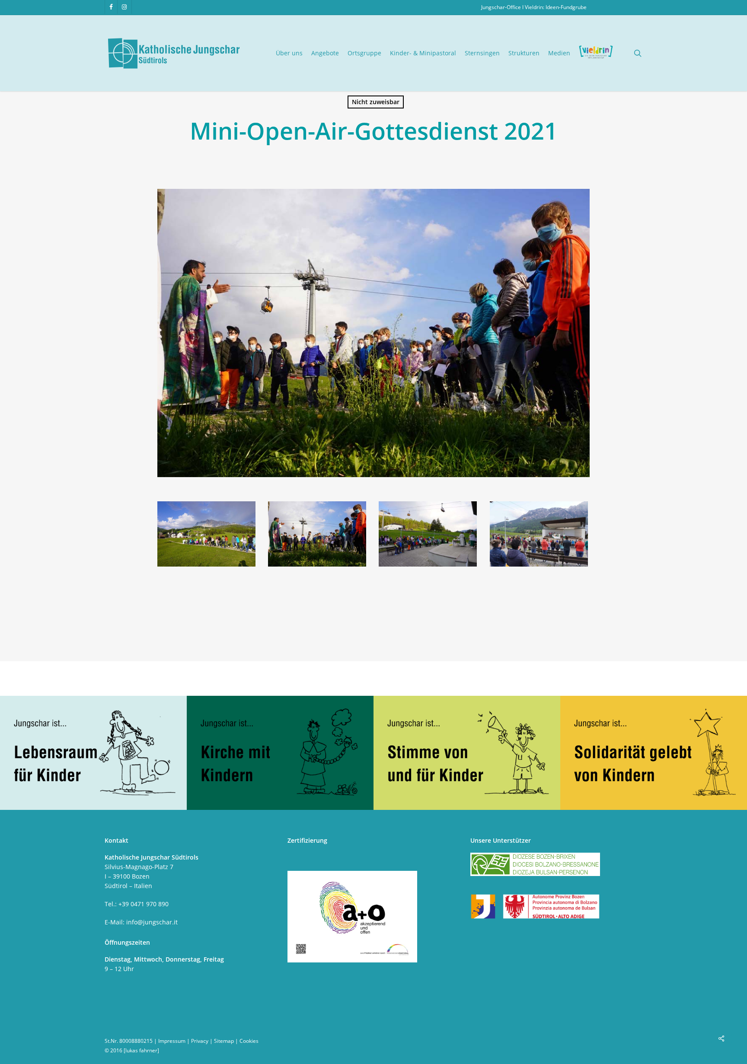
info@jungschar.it (152, 922)
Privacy (199, 1041)
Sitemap (224, 1041)
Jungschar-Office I (503, 7)
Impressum (171, 1041)
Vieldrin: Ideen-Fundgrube (556, 7)
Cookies (249, 1041)
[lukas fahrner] (141, 1050)
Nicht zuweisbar (375, 102)
